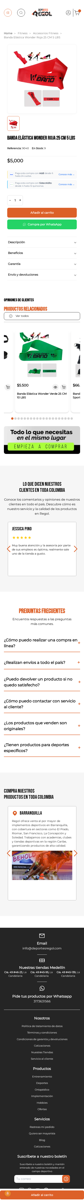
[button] (12, 418)
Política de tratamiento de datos (42, 1026)
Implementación (42, 1096)
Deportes (42, 1082)
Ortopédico (42, 1089)
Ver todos (22, 316)
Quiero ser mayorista (42, 1133)
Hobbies (42, 1102)
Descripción (16, 242)
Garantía (14, 264)
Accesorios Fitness (45, 33)
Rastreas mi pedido (42, 1126)
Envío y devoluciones (23, 274)
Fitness (23, 33)
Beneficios (15, 253)
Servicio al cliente (42, 1058)
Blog (42, 1140)
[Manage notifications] (7, 1193)
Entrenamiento (42, 1076)
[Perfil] (68, 12)
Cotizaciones (42, 1045)
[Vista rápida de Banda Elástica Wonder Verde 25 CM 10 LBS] (55, 387)
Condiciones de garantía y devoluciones (42, 1039)
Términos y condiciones (42, 1032)
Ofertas (42, 1109)
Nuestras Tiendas (42, 1052)
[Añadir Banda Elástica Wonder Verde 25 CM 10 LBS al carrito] (63, 387)
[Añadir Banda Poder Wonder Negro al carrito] (7, 387)
